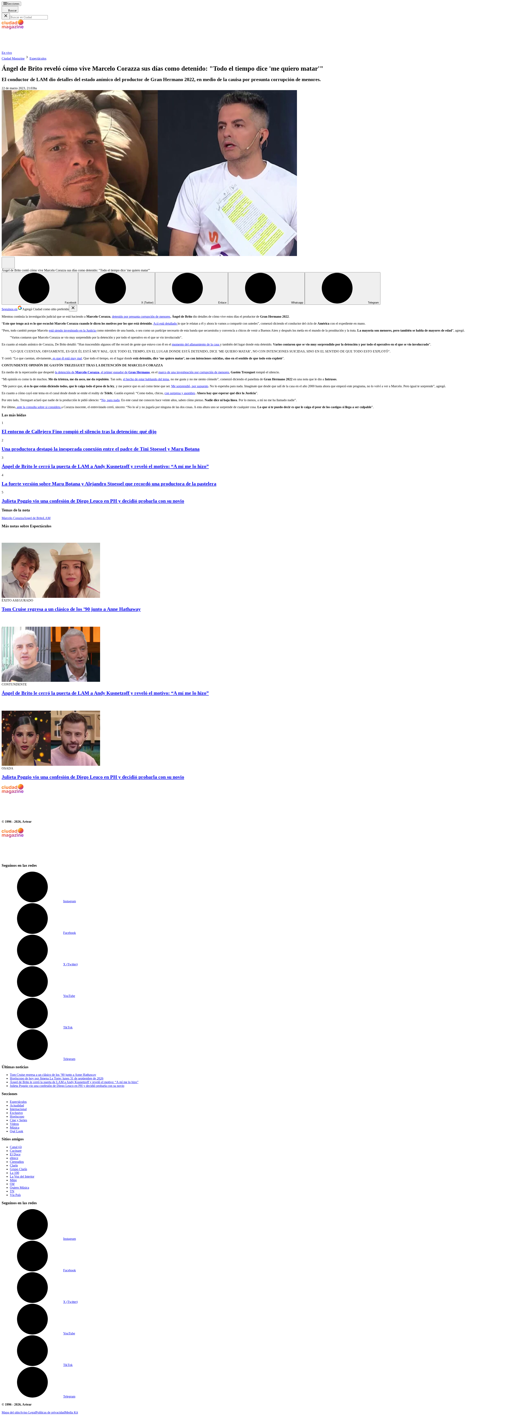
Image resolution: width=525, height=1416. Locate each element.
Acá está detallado (165, 323)
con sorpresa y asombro (179, 393)
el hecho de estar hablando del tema (146, 379)
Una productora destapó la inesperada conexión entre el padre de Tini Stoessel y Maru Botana (101, 449)
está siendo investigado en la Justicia (73, 330)
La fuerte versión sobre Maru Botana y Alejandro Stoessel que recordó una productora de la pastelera (109, 483)
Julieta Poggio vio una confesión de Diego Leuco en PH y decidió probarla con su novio (93, 501)
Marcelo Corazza (13, 518)
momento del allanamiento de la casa (196, 344)
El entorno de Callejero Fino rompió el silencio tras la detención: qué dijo (79, 431)
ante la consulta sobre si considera (38, 407)
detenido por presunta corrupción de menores (141, 316)
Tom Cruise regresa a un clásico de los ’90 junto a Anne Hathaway (71, 609)
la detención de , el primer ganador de (102, 372)
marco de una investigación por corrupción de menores (193, 372)
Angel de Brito (33, 518)
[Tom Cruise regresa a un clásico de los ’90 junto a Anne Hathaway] (262, 565)
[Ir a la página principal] (32, 49)
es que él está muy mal (67, 358)
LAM (46, 518)
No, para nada (110, 400)
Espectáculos (38, 58)
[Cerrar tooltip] (73, 308)
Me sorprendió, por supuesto (189, 386)
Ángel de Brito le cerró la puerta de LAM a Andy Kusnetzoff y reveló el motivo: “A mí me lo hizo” (105, 466)
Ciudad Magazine (13, 58)
